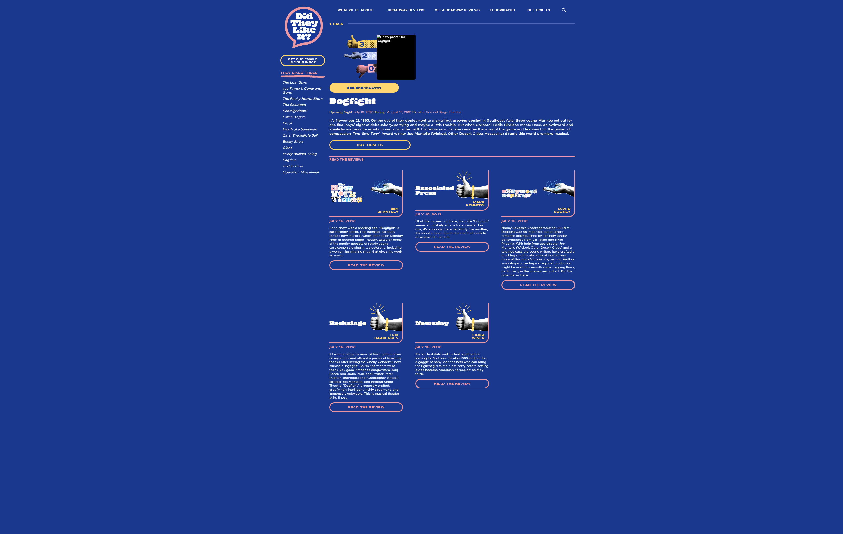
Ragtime (289, 159)
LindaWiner (478, 336)
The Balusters (294, 104)
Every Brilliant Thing (300, 153)
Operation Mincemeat (301, 172)
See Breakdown (364, 88)
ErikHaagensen (386, 336)
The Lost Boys (295, 82)
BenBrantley (388, 210)
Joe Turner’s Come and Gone (302, 90)
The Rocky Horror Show (303, 98)
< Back (336, 24)
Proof (287, 123)
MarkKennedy (475, 203)
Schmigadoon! (295, 110)
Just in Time (293, 166)
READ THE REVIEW (366, 265)
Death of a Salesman (300, 129)
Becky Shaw (293, 141)
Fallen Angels (294, 116)
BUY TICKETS (370, 145)
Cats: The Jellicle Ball (300, 135)
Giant (287, 147)
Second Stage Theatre (443, 112)
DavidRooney (562, 210)
